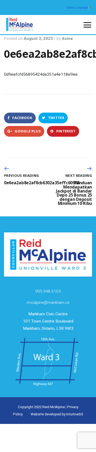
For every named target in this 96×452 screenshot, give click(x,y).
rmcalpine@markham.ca (48, 302)
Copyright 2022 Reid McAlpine (41, 407)
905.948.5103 (48, 291)
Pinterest (65, 131)
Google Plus (27, 131)
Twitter (55, 117)
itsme (67, 38)
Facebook (21, 117)
